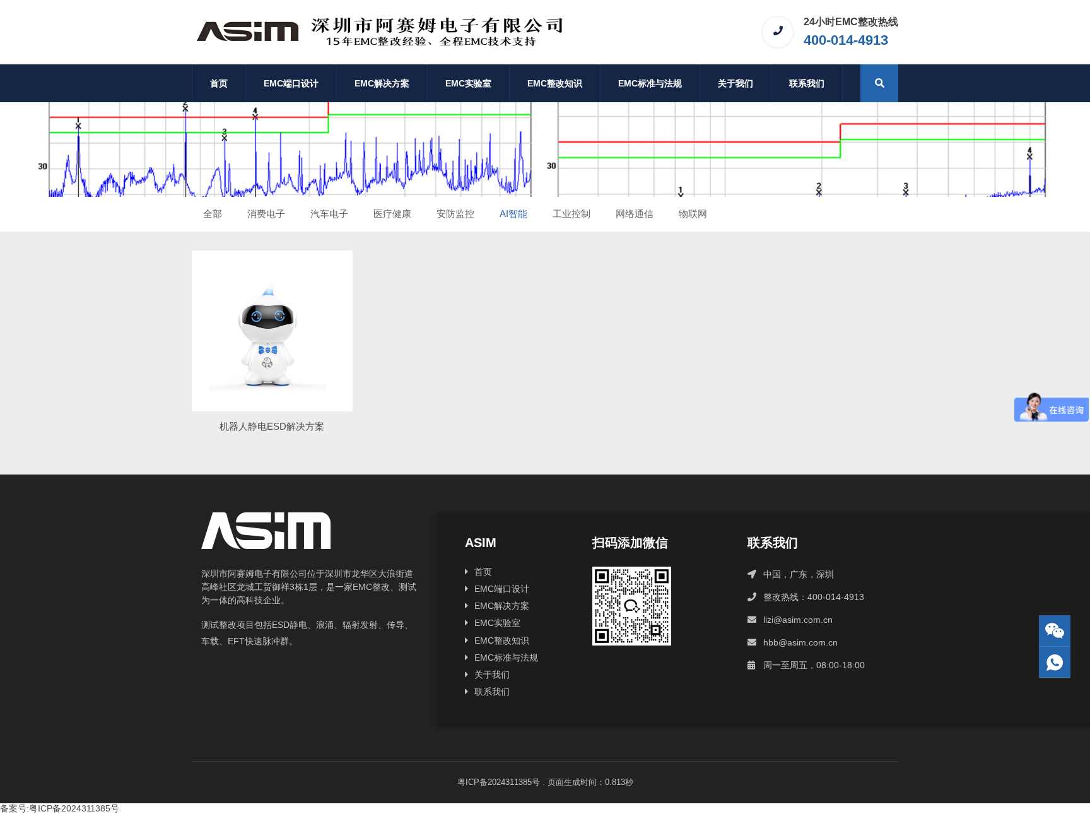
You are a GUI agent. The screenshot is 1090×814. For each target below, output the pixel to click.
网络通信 (634, 213)
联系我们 (806, 83)
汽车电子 (329, 213)
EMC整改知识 (554, 83)
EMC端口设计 (291, 83)
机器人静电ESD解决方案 (272, 426)
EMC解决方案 (382, 83)
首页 (219, 83)
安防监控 (455, 213)
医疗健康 (392, 213)
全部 (212, 213)
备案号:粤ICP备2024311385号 (59, 808)
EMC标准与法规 (650, 83)
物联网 (693, 213)
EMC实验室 (468, 83)
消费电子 (266, 213)
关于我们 (735, 83)
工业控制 (571, 213)
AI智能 (513, 213)
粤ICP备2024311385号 (498, 782)
